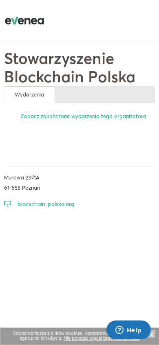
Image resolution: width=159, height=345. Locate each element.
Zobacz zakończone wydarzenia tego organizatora (83, 116)
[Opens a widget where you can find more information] (128, 330)
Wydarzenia (29, 94)
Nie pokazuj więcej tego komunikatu (101, 338)
